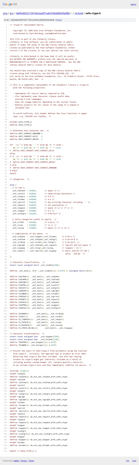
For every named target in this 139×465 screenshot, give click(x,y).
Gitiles (16, 460)
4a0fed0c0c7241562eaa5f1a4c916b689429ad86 (43, 13)
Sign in (133, 4)
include (79, 13)
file (58, 20)
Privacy (24, 460)
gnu (5, 13)
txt (127, 460)
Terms (31, 460)
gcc (12, 13)
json (134, 460)
